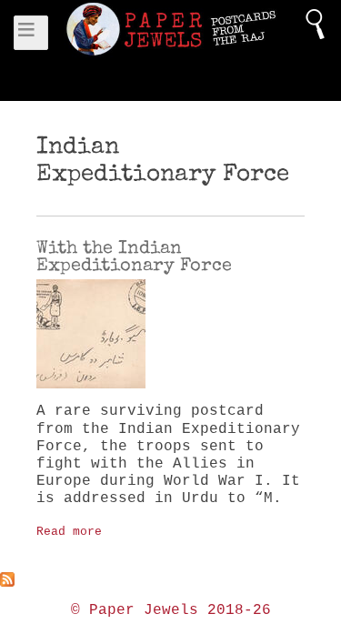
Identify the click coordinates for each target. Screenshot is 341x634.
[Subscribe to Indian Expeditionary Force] (170, 579)
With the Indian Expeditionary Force (134, 256)
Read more (69, 531)
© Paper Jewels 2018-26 (171, 610)
